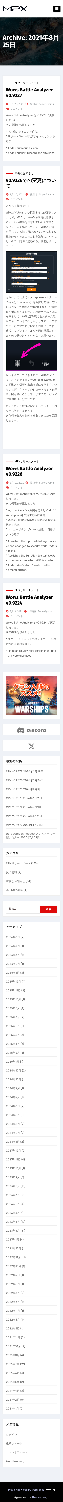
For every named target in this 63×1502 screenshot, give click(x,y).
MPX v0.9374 (14, 807)
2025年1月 (12, 1061)
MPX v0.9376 (14, 789)
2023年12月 (13, 1150)
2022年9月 (13, 1275)
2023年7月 (13, 1195)
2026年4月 (13, 946)
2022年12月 (13, 1248)
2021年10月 (13, 1346)
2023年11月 (13, 1159)
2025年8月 (13, 1008)
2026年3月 (13, 955)
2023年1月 (12, 1239)
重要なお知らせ (24, 173)
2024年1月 (12, 1141)
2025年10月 (13, 999)
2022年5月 (13, 1301)
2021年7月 (12, 1364)
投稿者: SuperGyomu (42, 104)
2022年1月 (12, 1328)
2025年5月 (13, 1035)
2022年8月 (13, 1284)
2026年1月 (12, 972)
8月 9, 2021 (16, 611)
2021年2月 (12, 1399)
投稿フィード (14, 1443)
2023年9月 (13, 1177)
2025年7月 (13, 1017)
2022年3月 (13, 1319)
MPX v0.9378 (14, 780)
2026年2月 (13, 963)
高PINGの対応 (14, 890)
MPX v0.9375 (14, 798)
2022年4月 (13, 1310)
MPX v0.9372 (14, 824)
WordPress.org (15, 1461)
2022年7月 (13, 1293)
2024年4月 (13, 1124)
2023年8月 (13, 1186)
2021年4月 (12, 1390)
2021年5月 (12, 1382)
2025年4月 (13, 1043)
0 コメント (17, 108)
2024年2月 (13, 1132)
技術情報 (11, 872)
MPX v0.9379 (14, 771)
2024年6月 (13, 1106)
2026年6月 (13, 937)
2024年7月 (13, 1097)
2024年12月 (13, 1070)
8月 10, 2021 (17, 194)
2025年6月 (13, 1026)
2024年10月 (13, 1079)
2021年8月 (12, 1355)
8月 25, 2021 (17, 104)
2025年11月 (13, 990)
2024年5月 (13, 1115)
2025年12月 (13, 981)
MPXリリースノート (27, 82)
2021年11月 (13, 1337)
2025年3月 (13, 1052)
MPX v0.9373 (14, 816)
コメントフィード (17, 1452)
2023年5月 (13, 1212)
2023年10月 (13, 1168)
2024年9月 (13, 1088)
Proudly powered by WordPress (26, 1489)
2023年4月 (13, 1221)
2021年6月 (12, 1373)
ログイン (11, 1434)
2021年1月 (12, 1408)
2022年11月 (13, 1257)
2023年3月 (13, 1230)
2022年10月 (13, 1266)
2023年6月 (13, 1204)
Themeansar (39, 1497)
